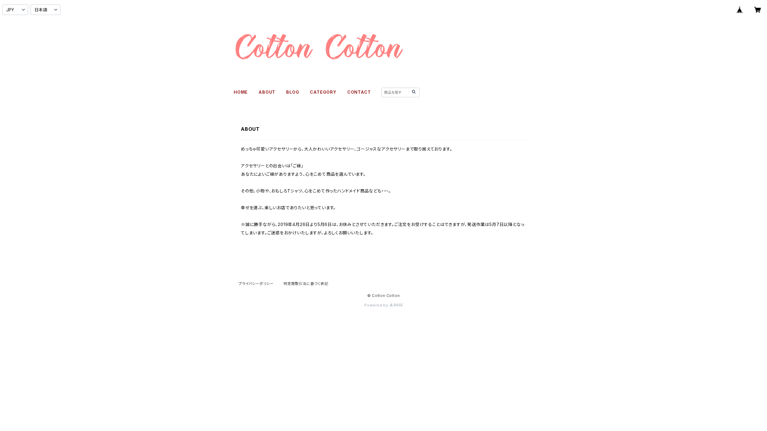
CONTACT (359, 92)
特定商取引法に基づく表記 (305, 283)
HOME (241, 92)
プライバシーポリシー (256, 283)
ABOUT (267, 92)
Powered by (376, 305)
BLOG (292, 92)
